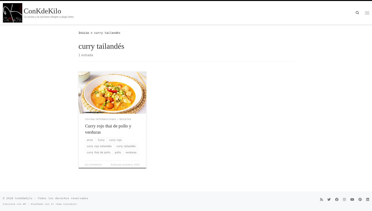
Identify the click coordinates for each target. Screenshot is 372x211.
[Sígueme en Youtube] (352, 200)
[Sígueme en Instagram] (344, 200)
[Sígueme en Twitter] (329, 200)
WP (24, 204)
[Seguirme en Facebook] (336, 200)
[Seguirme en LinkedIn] (367, 200)
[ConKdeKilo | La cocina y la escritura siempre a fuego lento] (12, 12)
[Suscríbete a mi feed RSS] (321, 200)
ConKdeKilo (95, 165)
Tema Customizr (66, 204)
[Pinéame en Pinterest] (360, 200)
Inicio (83, 33)
